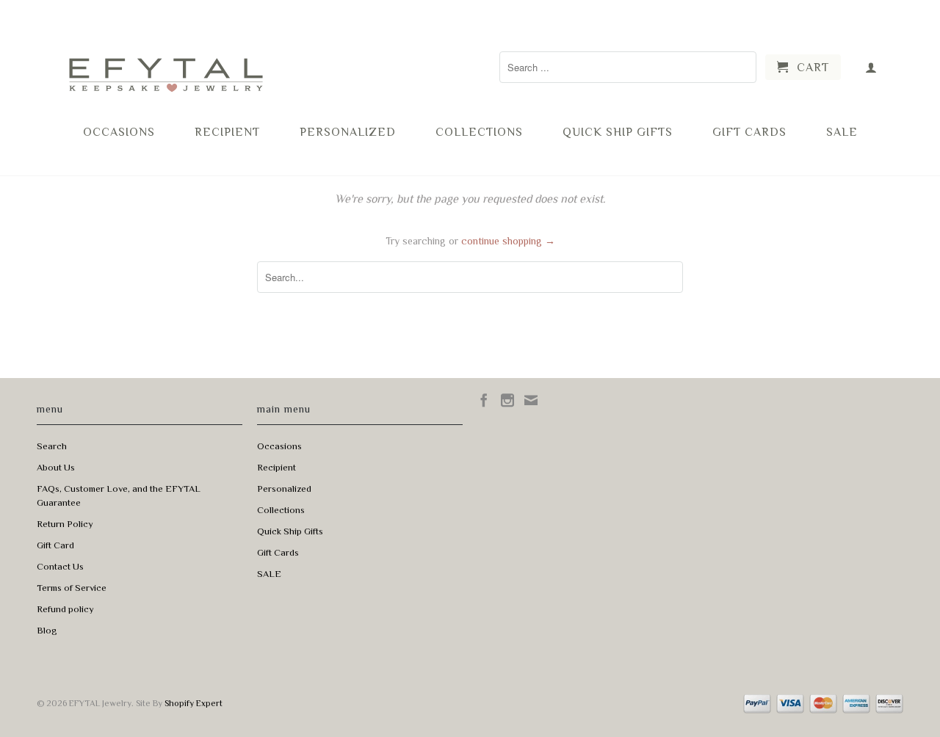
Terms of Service (71, 587)
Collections (479, 132)
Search (52, 445)
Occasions (119, 132)
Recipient (227, 132)
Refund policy (65, 608)
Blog (47, 630)
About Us (56, 467)
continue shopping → (508, 241)
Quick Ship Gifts (618, 132)
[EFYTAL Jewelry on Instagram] (507, 400)
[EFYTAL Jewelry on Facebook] (484, 400)
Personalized (348, 132)
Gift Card (55, 545)
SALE (842, 132)
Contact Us (60, 566)
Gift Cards (749, 132)
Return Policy (65, 523)
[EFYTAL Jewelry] (165, 61)
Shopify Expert (193, 703)
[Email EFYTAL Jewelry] (531, 400)
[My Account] (871, 67)
